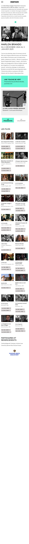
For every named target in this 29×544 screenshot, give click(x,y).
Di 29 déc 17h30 (6, 148)
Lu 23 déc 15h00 (20, 148)
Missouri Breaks (19, 243)
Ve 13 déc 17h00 (20, 311)
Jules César (4, 243)
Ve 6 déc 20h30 (20, 329)
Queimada (4, 283)
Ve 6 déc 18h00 (20, 309)
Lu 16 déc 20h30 (20, 146)
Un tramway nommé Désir (21, 304)
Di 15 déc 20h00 (6, 209)
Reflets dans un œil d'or (20, 283)
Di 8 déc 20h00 (20, 288)
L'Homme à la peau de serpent (21, 223)
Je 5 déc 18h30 (20, 166)
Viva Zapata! (18, 324)
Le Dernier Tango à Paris (6, 204)
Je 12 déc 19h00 (6, 308)
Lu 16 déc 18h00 (6, 250)
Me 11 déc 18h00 (20, 188)
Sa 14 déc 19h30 (6, 269)
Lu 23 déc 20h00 (6, 310)
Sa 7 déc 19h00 (6, 267)
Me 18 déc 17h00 (20, 331)
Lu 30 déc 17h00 (6, 230)
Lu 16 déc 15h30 (6, 168)
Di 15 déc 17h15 (6, 287)
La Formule (4, 223)
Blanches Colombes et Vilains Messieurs (7, 161)
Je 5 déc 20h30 (6, 189)
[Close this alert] (15, 22)
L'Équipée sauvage (20, 203)
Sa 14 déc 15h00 (6, 332)
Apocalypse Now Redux (7, 141)
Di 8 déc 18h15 (20, 208)
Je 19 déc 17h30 (20, 210)
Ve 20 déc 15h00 (20, 270)
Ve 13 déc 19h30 (20, 248)
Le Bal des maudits (20, 141)
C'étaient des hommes (21, 161)
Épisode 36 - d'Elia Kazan (12, 110)
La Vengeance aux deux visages (6, 324)
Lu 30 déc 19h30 (6, 170)
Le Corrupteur (19, 183)
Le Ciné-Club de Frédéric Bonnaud (14, 108)
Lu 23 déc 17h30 (20, 291)
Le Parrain (4, 262)
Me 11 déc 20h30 (20, 229)
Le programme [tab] (8, 120)
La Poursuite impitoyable (18, 263)
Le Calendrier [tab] (21, 120)
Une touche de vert (12, 79)
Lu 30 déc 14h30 (20, 231)
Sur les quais (4, 303)
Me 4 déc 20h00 (6, 330)
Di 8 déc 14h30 (6, 146)
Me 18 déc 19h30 (6, 228)
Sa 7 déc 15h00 (20, 268)
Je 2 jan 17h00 (6, 191)
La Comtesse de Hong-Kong (7, 183)
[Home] (14, 2)
